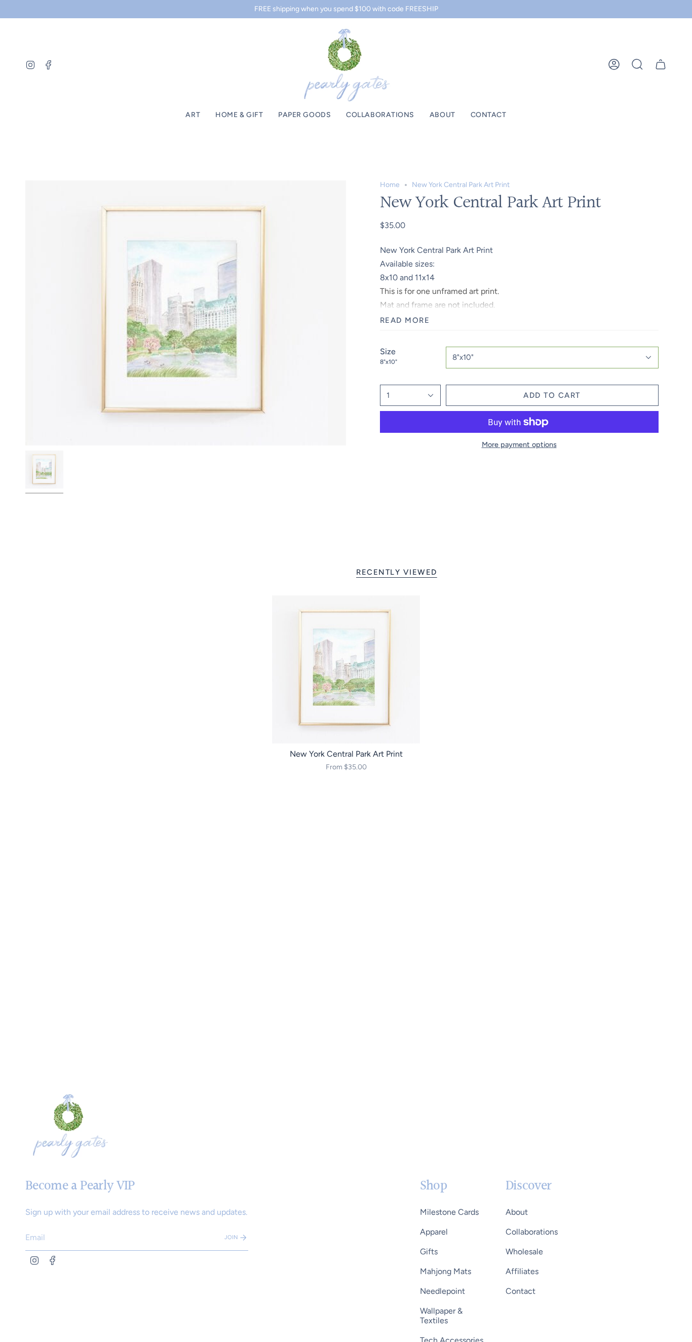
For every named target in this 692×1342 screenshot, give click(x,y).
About (517, 1212)
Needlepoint (442, 1291)
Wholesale (524, 1251)
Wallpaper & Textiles (441, 1315)
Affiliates (522, 1271)
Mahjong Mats (445, 1271)
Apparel (434, 1232)
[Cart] (660, 64)
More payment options (519, 444)
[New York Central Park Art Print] (346, 669)
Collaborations (532, 1232)
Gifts (429, 1251)
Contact (520, 1291)
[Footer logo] (69, 1126)
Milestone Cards (449, 1212)
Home (390, 184)
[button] (193, 115)
